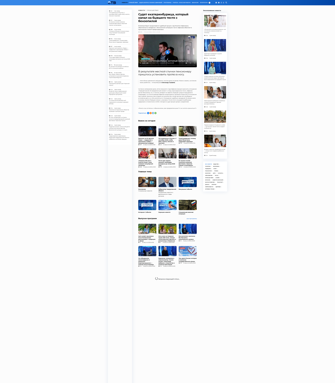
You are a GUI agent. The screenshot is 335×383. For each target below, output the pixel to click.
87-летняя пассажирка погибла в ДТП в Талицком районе (119, 67)
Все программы (192, 218)
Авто (214, 173)
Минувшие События (185, 189)
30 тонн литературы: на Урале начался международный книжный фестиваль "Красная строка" (119, 119)
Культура (220, 173)
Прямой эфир (133, 2)
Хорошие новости (164, 212)
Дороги (207, 184)
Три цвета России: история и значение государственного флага (188, 260)
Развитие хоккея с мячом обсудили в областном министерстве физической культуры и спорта (119, 128)
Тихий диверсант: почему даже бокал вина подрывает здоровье (118, 41)
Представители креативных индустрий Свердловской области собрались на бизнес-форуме (119, 137)
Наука (216, 175)
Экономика (216, 166)
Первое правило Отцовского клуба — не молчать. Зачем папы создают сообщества (214, 126)
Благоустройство (210, 182)
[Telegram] (153, 113)
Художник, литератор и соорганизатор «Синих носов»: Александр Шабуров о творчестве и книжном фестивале (166, 261)
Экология (207, 173)
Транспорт (220, 182)
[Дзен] (221, 3)
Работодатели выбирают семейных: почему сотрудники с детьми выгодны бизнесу (214, 102)
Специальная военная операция (186, 213)
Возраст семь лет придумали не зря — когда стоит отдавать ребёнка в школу (214, 151)
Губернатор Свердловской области (167, 190)
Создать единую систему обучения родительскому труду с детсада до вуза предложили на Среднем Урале (215, 78)
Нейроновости (209, 186)
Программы (167, 2)
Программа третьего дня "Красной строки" (119, 84)
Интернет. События (144, 212)
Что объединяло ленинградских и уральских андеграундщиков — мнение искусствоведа (146, 261)
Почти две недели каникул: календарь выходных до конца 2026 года (119, 59)
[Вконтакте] (216, 3)
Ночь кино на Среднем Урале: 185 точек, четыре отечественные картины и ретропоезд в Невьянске (167, 238)
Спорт (215, 168)
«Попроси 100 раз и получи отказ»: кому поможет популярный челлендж (119, 32)
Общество (216, 164)
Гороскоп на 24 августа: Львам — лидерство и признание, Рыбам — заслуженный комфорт (119, 49)
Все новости (208, 164)
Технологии (208, 171)
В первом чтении (209, 189)
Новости (125, 2)
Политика (208, 166)
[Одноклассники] (218, 3)
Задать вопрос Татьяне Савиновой (150, 2)
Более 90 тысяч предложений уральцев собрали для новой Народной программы (118, 92)
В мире (217, 177)
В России (207, 180)
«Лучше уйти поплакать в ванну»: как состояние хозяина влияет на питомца (215, 31)
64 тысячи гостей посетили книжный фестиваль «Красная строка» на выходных (118, 23)
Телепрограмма (205, 2)
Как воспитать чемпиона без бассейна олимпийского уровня (187, 237)
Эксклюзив (142, 189)
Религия (214, 184)
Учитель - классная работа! (182, 2)
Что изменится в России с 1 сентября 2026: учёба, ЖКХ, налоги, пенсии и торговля (119, 14)
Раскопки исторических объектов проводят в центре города (119, 110)
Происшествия (209, 177)
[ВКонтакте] (148, 113)
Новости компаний (218, 180)
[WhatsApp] (223, 3)
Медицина (208, 168)
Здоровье (218, 186)
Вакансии (195, 2)
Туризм (216, 171)
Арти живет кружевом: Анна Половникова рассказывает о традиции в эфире (146, 238)
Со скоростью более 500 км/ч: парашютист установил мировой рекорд (118, 102)
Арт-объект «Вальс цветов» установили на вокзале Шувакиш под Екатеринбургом (119, 76)
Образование (208, 175)
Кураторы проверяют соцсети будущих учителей (213, 54)
